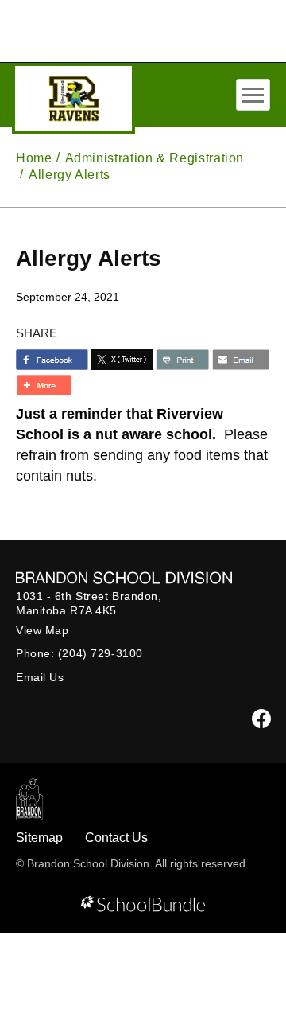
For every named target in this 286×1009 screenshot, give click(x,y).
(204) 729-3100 (100, 653)
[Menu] (253, 95)
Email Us (40, 677)
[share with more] (44, 385)
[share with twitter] (122, 359)
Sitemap (39, 837)
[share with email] (240, 359)
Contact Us (116, 837)
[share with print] (182, 359)
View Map (42, 630)
